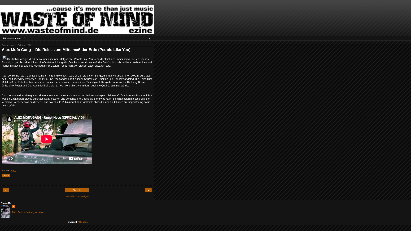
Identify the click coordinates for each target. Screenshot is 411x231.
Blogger (83, 222)
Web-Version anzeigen (77, 196)
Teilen (6, 176)
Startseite (77, 190)
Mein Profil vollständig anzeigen (28, 212)
